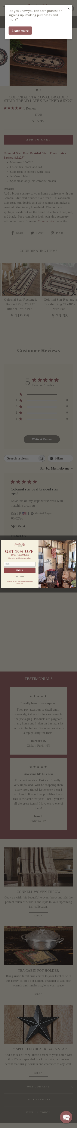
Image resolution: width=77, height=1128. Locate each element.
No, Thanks (20, 576)
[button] (66, 1117)
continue (19, 570)
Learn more (20, 30)
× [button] (69, 8)
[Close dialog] (73, 542)
